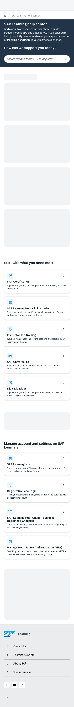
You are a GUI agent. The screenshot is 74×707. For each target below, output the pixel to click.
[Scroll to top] (7, 697)
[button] (37, 361)
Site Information (22, 672)
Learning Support (23, 655)
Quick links (19, 646)
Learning (24, 634)
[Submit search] (66, 59)
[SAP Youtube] (14, 685)
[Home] (5, 15)
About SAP (20, 663)
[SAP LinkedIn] (22, 685)
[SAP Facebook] (7, 685)
